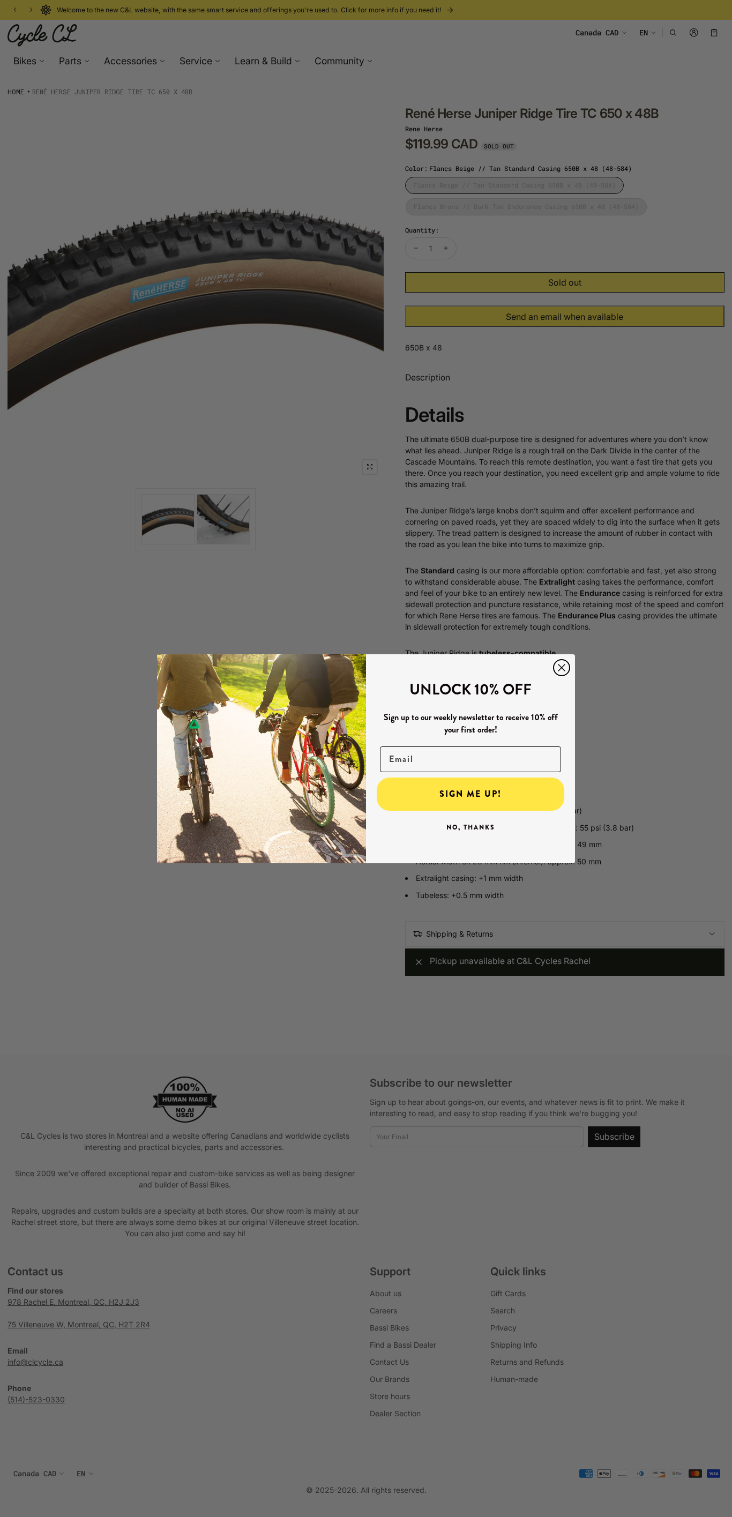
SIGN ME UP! (470, 794)
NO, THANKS (470, 827)
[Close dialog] (562, 668)
